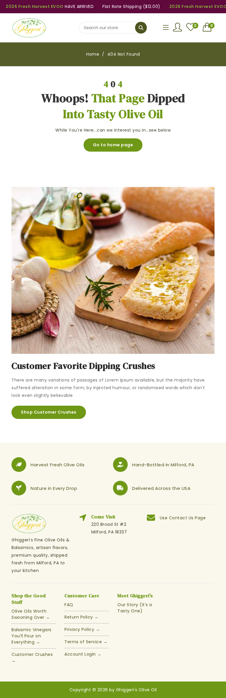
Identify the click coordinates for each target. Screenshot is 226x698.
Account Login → (83, 654)
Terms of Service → (85, 642)
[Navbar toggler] (166, 28)
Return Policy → (81, 617)
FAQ (68, 605)
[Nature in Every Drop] (18, 488)
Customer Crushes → (32, 657)
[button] (209, 27)
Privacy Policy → (82, 629)
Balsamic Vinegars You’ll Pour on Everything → (31, 636)
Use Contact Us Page (183, 518)
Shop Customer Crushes (49, 412)
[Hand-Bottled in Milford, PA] (120, 464)
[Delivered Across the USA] (120, 488)
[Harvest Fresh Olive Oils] (18, 464)
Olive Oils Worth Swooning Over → (30, 614)
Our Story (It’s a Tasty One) (134, 608)
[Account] (177, 27)
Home (92, 54)
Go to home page (113, 145)
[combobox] (113, 28)
